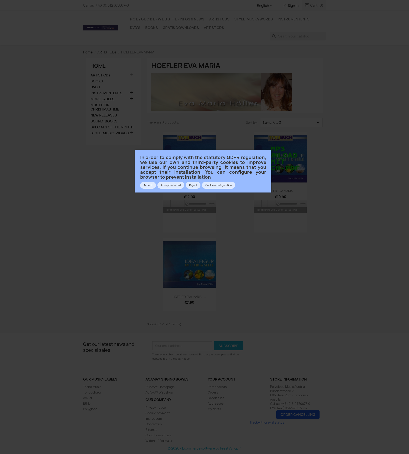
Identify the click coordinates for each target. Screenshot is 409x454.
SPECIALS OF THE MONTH (112, 127)
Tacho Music (92, 387)
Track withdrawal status (267, 422)
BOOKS (151, 27)
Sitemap (151, 430)
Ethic (87, 403)
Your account (221, 379)
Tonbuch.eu (92, 392)
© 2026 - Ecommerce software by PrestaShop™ (204, 448)
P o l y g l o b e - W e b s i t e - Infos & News (167, 19)
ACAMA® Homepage (160, 387)
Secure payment (157, 413)
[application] (189, 203)
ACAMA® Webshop (159, 392)
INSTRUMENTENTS (294, 19)
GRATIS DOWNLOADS (181, 27)
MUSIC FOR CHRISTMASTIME (105, 107)
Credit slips (216, 398)
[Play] (173, 203)
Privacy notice (155, 407)
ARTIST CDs (219, 19)
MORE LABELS (102, 99)
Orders (213, 392)
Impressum (153, 419)
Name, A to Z (291, 122)
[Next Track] (180, 203)
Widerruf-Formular (159, 441)
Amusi (87, 398)
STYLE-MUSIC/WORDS (253, 19)
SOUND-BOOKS (104, 121)
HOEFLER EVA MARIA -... (280, 191)
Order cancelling (298, 414)
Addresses (216, 403)
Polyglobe (90, 409)
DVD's (135, 27)
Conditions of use (158, 435)
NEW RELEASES (104, 115)
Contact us (153, 424)
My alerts (214, 409)
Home (98, 65)
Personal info (217, 387)
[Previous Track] (167, 203)
